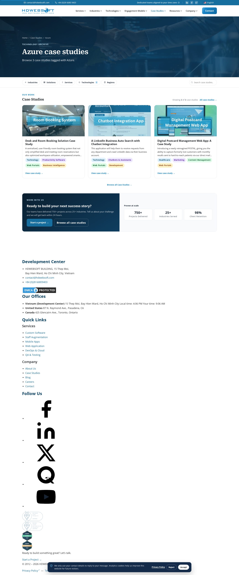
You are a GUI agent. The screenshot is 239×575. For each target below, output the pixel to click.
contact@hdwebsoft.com (38, 3)
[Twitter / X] (46, 462)
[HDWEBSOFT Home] (38, 11)
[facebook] (191, 2)
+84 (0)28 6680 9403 (67, 3)
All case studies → (208, 99)
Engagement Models (135, 10)
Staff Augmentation (36, 337)
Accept (183, 567)
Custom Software (35, 332)
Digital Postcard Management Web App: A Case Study (184, 142)
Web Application (34, 346)
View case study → (34, 173)
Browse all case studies (71, 222)
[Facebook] (46, 418)
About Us (30, 368)
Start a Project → (32, 559)
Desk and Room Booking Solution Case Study (50, 142)
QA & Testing (32, 354)
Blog (28, 377)
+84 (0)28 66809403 (36, 282)
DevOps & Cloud (34, 350)
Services (80, 10)
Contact (209, 10)
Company (190, 10)
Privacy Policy (30, 570)
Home (25, 37)
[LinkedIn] (46, 440)
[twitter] (196, 2)
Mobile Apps (32, 341)
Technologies (112, 10)
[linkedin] (187, 2)
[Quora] (46, 484)
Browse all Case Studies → (119, 184)
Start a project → (39, 222)
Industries (95, 10)
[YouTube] (46, 506)
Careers (29, 381)
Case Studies (157, 10)
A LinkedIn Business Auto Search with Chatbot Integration (115, 142)
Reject (171, 567)
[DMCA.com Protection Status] (119, 290)
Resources (175, 10)
